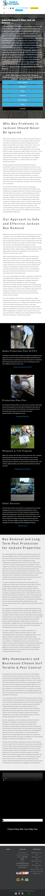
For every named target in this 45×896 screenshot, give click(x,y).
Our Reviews (34, 8)
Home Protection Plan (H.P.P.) (22, 367)
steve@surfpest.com (22, 863)
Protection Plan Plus (22, 416)
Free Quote (19, 10)
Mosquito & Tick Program (22, 469)
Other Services (22, 526)
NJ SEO (35, 890)
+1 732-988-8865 (23, 8)
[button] (22, 820)
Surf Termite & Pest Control (13, 890)
